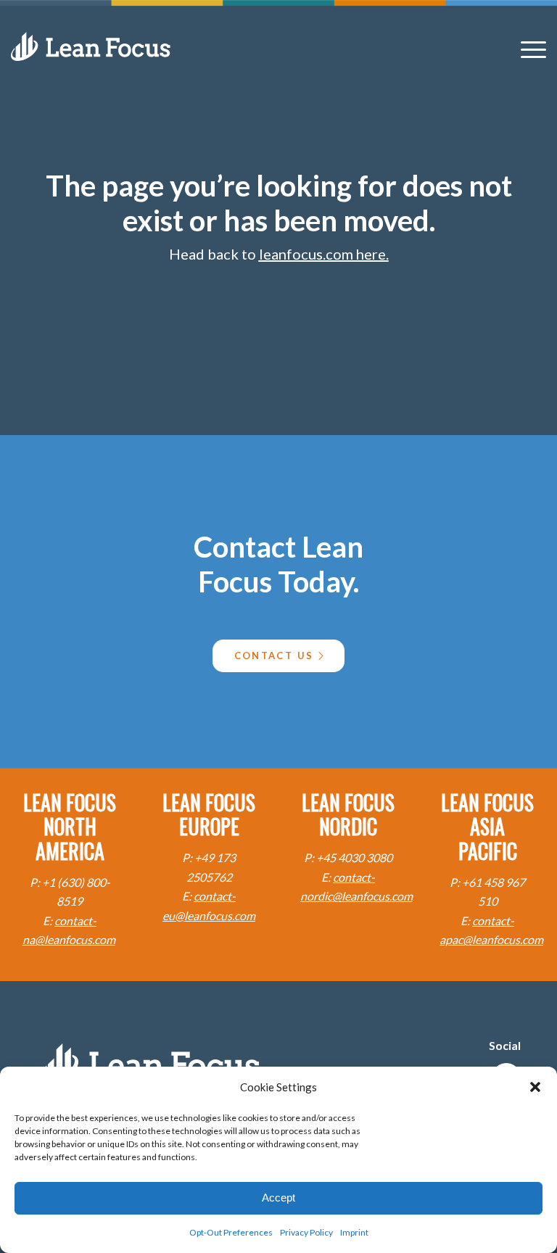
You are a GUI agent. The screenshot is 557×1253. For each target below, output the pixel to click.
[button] (535, 1087)
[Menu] (529, 48)
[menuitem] (529, 48)
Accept (278, 1197)
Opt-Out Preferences (231, 1232)
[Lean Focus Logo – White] (90, 46)
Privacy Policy (306, 1232)
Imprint (354, 1232)
